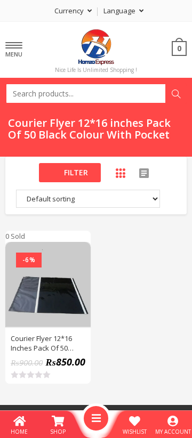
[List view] (144, 173)
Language (120, 10)
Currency (69, 10)
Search (176, 94)
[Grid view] (120, 173)
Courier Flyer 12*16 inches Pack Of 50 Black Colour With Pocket (41, 343)
